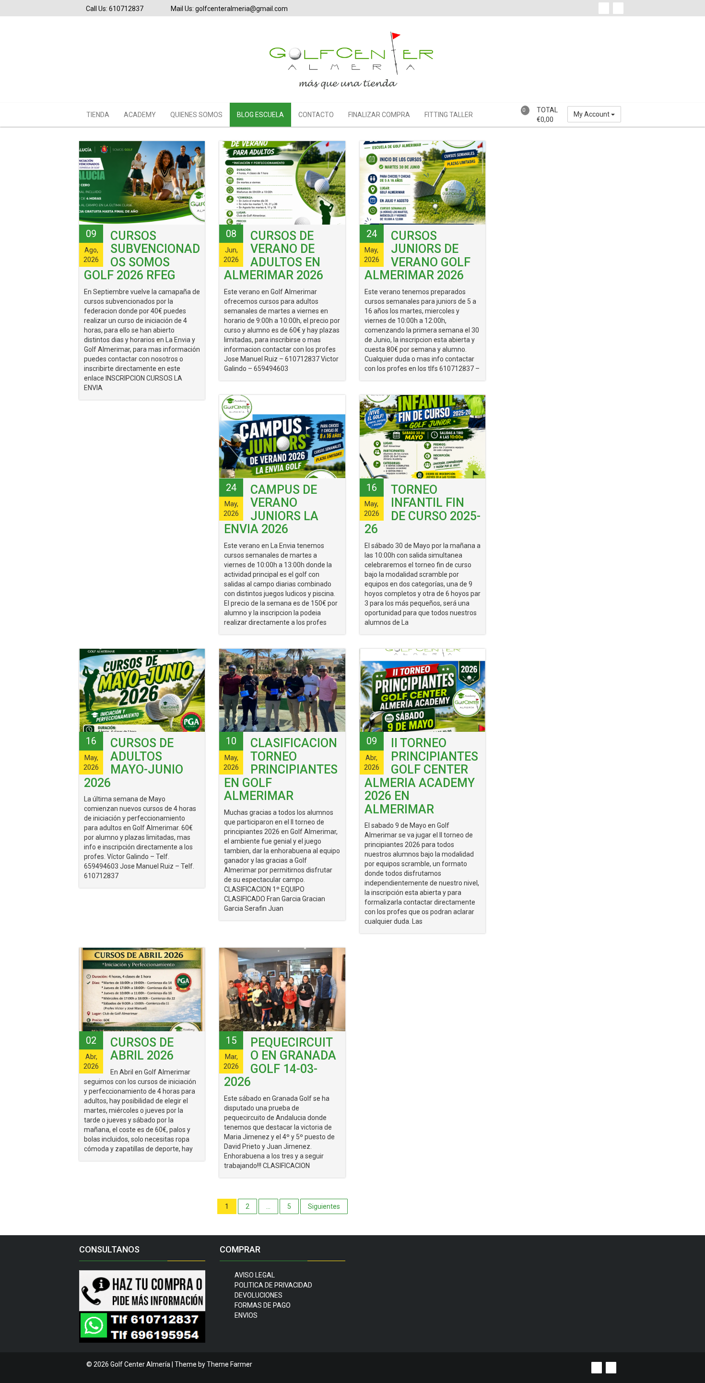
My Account (592, 114)
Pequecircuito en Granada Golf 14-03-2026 (280, 1062)
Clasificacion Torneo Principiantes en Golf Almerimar (281, 769)
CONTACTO (316, 115)
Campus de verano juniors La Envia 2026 (271, 510)
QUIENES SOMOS (196, 115)
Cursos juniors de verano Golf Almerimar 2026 (417, 256)
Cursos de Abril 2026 (142, 1049)
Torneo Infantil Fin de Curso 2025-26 (422, 510)
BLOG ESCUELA (260, 115)
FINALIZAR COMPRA (379, 115)
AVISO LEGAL (255, 1275)
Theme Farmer (229, 1364)
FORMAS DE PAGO (263, 1305)
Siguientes (324, 1206)
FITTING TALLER (448, 115)
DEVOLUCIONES (258, 1295)
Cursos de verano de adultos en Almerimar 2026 (273, 256)
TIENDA (97, 115)
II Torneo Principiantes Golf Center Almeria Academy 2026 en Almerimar (421, 776)
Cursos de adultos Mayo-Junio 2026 (133, 763)
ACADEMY (140, 115)
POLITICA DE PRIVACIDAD (273, 1285)
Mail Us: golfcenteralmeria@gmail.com (228, 8)
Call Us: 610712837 (113, 8)
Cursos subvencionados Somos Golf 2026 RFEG (142, 256)
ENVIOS (246, 1315)
